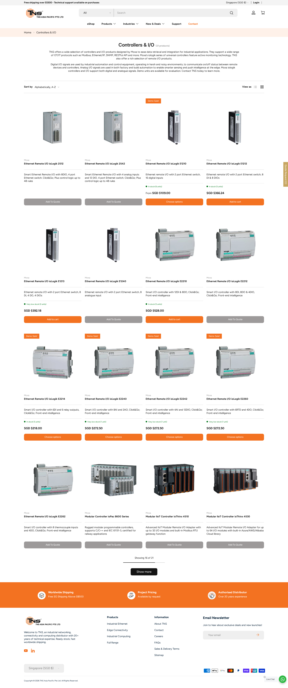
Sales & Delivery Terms (166, 648)
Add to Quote (53, 201)
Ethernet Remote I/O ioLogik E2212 (227, 281)
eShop (90, 23)
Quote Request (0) (285, 174)
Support (176, 23)
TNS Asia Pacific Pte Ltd (50, 680)
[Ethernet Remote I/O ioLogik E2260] (235, 362)
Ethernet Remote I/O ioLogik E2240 (106, 398)
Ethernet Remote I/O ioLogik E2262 (45, 516)
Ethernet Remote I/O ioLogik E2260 (227, 398)
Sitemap (159, 655)
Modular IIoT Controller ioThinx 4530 (228, 516)
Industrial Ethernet (117, 623)
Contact (193, 23)
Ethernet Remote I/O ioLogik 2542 (105, 163)
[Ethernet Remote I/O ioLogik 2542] (113, 127)
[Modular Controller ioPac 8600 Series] (113, 480)
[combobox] (158, 13)
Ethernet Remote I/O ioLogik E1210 (166, 163)
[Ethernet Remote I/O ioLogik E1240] (113, 245)
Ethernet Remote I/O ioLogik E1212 (226, 163)
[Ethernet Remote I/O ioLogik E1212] (235, 127)
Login (256, 2)
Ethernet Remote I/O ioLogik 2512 (44, 163)
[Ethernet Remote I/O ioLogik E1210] (174, 127)
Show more (144, 572)
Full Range (112, 642)
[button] (263, 13)
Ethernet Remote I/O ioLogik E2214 (44, 398)
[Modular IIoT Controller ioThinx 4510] (174, 480)
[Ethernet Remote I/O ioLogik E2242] (174, 362)
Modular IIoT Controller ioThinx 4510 (167, 516)
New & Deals (153, 23)
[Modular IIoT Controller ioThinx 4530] (235, 480)
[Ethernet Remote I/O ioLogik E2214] (53, 362)
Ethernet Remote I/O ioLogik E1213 (44, 281)
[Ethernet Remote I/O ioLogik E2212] (235, 245)
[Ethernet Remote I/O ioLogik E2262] (53, 480)
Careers (158, 636)
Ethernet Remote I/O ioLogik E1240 (105, 281)
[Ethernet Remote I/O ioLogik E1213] (53, 245)
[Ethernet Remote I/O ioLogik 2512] (53, 127)
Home (27, 32)
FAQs (157, 642)
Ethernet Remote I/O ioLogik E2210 (166, 281)
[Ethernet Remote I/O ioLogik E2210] (174, 245)
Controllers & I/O (46, 32)
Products (107, 23)
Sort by (28, 86)
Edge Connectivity (117, 630)
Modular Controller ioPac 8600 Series (107, 516)
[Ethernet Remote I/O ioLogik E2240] (113, 362)
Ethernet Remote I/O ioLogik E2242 (166, 398)
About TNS (160, 623)
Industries (129, 23)
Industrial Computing (118, 636)
